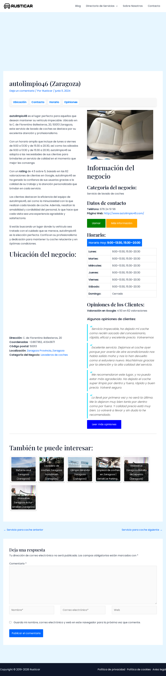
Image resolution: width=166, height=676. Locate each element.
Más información (121, 223)
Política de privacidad (111, 669)
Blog (78, 6)
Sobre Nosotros (133, 6)
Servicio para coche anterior (23, 530)
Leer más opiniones (104, 424)
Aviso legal (159, 669)
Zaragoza (58, 350)
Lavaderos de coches (54, 355)
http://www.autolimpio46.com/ (124, 213)
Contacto (154, 6)
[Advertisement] (83, 36)
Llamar (96, 223)
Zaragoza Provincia (39, 350)
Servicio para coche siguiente (142, 530)
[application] (116, 6)
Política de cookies (139, 669)
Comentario (18, 563)
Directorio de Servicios (100, 6)
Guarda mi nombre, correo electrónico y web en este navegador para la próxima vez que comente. (77, 622)
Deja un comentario (22, 91)
